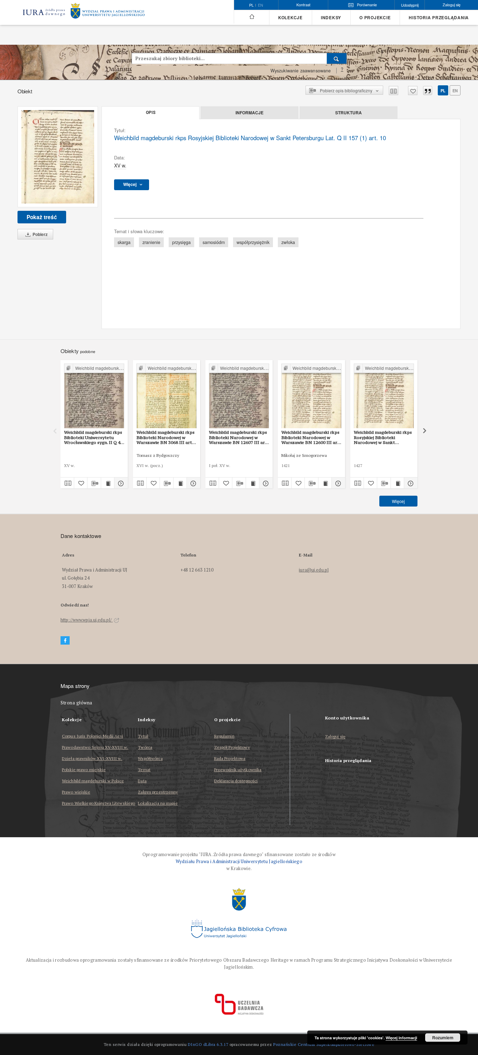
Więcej (398, 501)
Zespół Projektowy (232, 747)
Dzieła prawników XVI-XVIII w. (92, 758)
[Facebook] (65, 641)
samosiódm (214, 242)
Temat (144, 769)
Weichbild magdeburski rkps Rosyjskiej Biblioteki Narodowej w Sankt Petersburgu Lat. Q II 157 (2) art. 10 (384, 437)
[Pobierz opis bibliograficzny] (94, 483)
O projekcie (375, 18)
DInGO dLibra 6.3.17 (208, 1044)
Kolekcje (290, 18)
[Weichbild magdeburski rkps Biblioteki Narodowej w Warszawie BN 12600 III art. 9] (311, 396)
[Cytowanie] (427, 90)
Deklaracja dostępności (236, 780)
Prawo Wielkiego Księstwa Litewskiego (98, 803)
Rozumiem (443, 1037)
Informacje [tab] (249, 112)
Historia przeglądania (439, 18)
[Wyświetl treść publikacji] (107, 483)
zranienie (151, 242)
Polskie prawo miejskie (84, 769)
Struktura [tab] (348, 112)
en (260, 5)
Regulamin (224, 736)
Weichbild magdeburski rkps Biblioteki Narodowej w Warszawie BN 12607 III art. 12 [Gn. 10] (238, 437)
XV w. (120, 165)
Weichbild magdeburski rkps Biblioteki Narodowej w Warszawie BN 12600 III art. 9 (310, 437)
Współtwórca (150, 758)
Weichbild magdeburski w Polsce (93, 780)
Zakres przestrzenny (158, 792)
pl (443, 90)
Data (142, 780)
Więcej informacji (401, 1037)
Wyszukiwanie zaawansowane (300, 70)
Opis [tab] (150, 112)
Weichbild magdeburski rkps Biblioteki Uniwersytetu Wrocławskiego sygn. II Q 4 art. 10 (93, 437)
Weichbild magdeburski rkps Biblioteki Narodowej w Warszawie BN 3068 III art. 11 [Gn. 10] (165, 437)
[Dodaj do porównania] (393, 90)
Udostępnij (410, 5)
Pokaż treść (42, 217)
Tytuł (143, 736)
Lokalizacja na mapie (157, 803)
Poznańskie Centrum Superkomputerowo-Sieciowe (323, 1044)
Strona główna (76, 703)
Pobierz (39, 234)
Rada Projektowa (230, 758)
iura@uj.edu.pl (314, 570)
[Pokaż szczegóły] (120, 483)
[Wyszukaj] (337, 58)
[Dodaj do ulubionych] (412, 90)
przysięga (181, 242)
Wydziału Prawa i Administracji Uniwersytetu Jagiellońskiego (239, 861)
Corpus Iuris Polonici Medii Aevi (92, 736)
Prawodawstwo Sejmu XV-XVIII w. (95, 747)
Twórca (145, 747)
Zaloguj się (335, 736)
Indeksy (331, 18)
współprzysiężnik (253, 242)
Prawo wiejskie (76, 792)
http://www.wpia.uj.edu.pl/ (87, 620)
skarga (124, 242)
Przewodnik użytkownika (238, 769)
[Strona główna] (251, 17)
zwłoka (288, 242)
